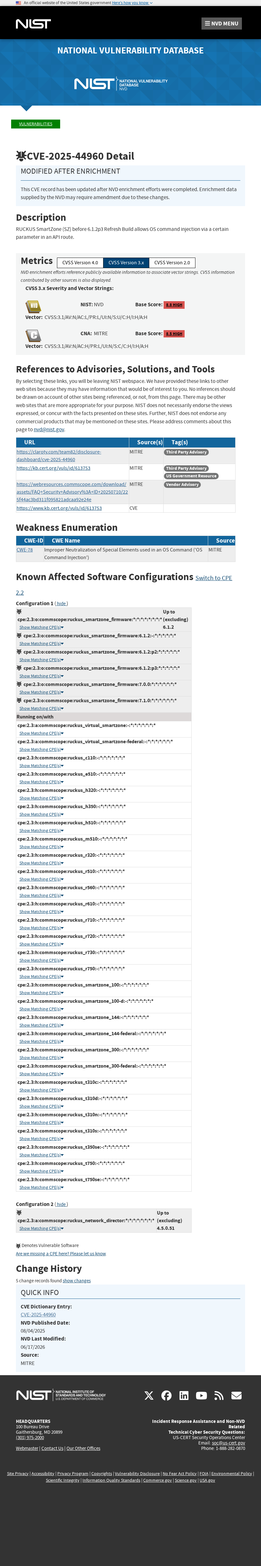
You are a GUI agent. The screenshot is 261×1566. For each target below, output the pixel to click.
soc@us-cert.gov (228, 1443)
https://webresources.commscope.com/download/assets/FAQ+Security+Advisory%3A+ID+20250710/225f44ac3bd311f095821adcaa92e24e (72, 492)
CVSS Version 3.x (126, 263)
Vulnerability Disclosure (137, 1474)
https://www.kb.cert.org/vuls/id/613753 (59, 508)
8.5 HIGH (174, 333)
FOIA (204, 1474)
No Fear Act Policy (180, 1474)
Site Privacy (18, 1474)
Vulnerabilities (35, 124)
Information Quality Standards (111, 1480)
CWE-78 (25, 550)
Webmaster (27, 1448)
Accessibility (43, 1474)
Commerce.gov (157, 1480)
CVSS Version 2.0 (172, 263)
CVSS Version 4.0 (80, 263)
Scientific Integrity (63, 1480)
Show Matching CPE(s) (40, 627)
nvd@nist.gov (49, 429)
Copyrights (101, 1474)
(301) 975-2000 (30, 1437)
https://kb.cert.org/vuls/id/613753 (53, 468)
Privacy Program (72, 1474)
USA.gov (207, 1480)
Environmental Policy (231, 1474)
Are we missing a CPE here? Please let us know (61, 1254)
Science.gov (186, 1480)
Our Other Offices (83, 1448)
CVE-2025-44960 (38, 1314)
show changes (77, 1281)
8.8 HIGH (174, 305)
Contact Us (52, 1448)
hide (61, 604)
